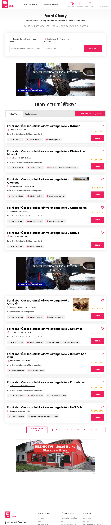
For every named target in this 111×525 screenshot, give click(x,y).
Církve (70, 20)
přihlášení (87, 521)
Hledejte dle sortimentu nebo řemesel (22, 40)
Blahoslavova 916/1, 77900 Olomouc (22, 186)
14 (81, 430)
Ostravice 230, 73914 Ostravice (20, 332)
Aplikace (41, 518)
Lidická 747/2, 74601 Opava (19, 236)
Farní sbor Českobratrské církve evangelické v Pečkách (44, 407)
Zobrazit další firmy (37, 429)
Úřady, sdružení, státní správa (53, 20)
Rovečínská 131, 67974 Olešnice (20, 158)
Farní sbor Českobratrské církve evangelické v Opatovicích (47, 208)
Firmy (40, 521)
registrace (87, 518)
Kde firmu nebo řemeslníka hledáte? (56, 40)
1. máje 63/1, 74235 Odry (18, 129)
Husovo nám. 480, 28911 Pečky (20, 411)
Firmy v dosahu (32, 20)
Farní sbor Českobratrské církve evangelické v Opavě (43, 233)
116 (96, 430)
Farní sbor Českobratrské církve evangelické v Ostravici (44, 329)
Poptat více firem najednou (90, 114)
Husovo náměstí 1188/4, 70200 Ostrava (23, 307)
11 (71, 430)
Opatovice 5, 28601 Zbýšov (19, 211)
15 (85, 430)
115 (92, 430)
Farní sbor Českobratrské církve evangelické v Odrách (43, 126)
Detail (97, 138)
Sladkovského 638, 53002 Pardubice (22, 386)
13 (78, 430)
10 (68, 430)
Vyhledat (93, 48)
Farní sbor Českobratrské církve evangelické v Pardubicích (46, 382)
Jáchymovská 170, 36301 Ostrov (20, 360)
